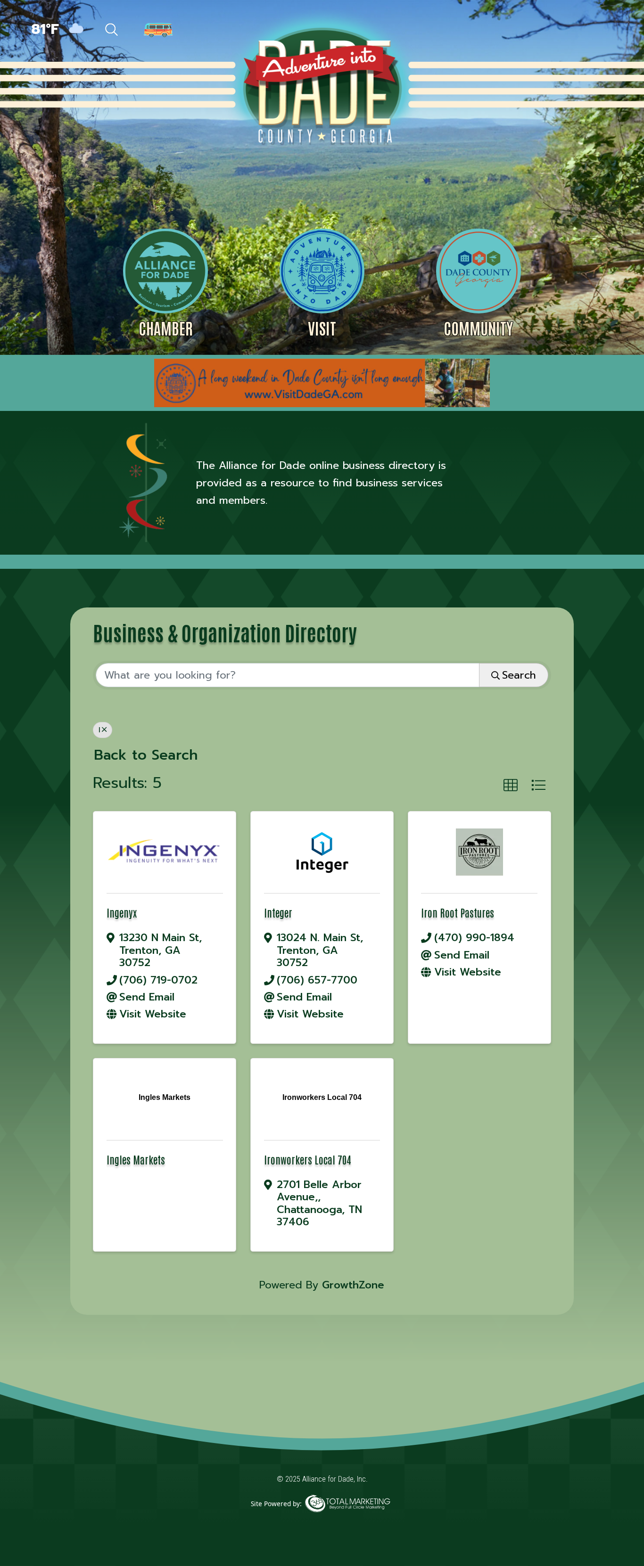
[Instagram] (578, 31)
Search (519, 675)
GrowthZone (353, 1285)
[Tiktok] (536, 31)
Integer (278, 912)
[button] (510, 785)
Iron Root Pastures (457, 912)
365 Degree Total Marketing (347, 1517)
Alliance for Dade (321, 84)
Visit (322, 328)
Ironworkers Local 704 (307, 1159)
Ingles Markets (136, 1159)
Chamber (166, 328)
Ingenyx (122, 912)
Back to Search (146, 755)
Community (478, 328)
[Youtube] (597, 31)
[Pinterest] (557, 31)
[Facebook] (516, 31)
